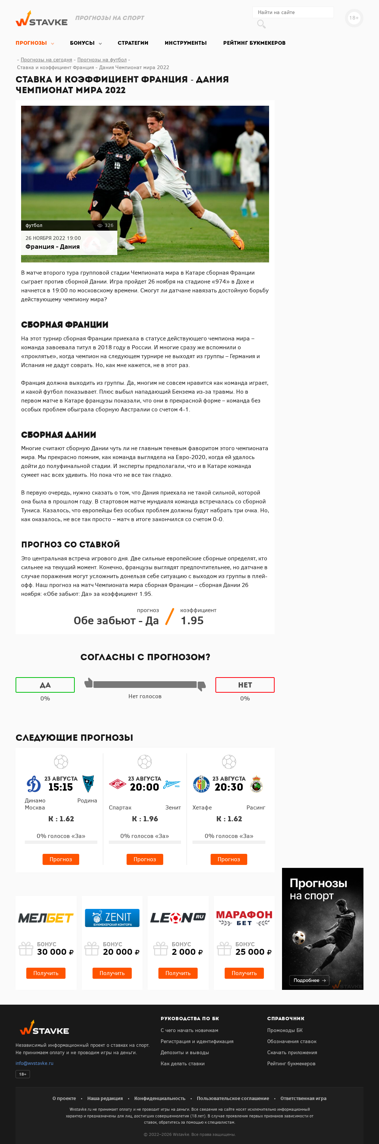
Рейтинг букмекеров (291, 1063)
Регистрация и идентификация (197, 1041)
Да (45, 684)
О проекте (64, 1098)
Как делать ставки (183, 1063)
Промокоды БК (285, 1030)
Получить (45, 973)
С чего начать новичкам (189, 1030)
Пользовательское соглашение (233, 1098)
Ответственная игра (303, 1098)
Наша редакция (105, 1098)
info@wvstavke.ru (34, 1063)
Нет (245, 684)
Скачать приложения (292, 1052)
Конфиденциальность (159, 1098)
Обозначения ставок (291, 1041)
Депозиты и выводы (185, 1052)
